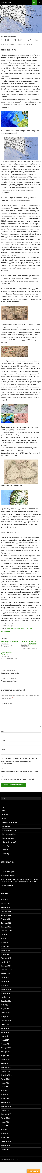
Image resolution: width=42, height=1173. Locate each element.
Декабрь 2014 (6, 1052)
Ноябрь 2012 (5, 1110)
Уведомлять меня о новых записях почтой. (18, 779)
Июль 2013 (5, 1083)
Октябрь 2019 (6, 966)
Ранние (13, 36)
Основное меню (39, 2)
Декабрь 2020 (6, 923)
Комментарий (7, 703)
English (3, 807)
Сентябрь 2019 (6, 970)
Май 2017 (4, 1036)
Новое (3, 811)
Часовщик (6, 854)
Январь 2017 (5, 1044)
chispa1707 (6, 3)
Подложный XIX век (9, 834)
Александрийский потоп (9, 642)
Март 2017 (5, 1040)
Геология (4, 868)
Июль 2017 (5, 1028)
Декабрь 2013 (6, 1067)
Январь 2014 (5, 1063)
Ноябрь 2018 (5, 997)
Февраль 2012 (6, 1141)
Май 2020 (4, 939)
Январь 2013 (5, 1102)
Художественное (8, 838)
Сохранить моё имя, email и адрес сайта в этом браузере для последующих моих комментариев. (19, 761)
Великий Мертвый (9, 842)
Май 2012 (4, 1130)
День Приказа (8, 846)
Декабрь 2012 (6, 1106)
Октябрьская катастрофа (10, 672)
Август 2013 (5, 1079)
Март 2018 (5, 1009)
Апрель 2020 (5, 942)
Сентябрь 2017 (6, 1024)
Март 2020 (5, 946)
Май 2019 (4, 985)
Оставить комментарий (25, 44)
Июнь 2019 (5, 981)
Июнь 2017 (5, 1032)
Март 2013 (5, 1098)
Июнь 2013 (5, 1087)
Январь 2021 (5, 919)
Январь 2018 (5, 1017)
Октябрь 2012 (6, 1114)
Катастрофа (5, 36)
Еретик (5, 850)
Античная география (8, 876)
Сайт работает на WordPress (9, 1159)
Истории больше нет (9, 822)
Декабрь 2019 (6, 958)
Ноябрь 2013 (5, 1071)
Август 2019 (5, 974)
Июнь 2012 (5, 1126)
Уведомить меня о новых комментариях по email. (20, 771)
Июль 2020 (5, 935)
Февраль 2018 (6, 1013)
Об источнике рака (7, 885)
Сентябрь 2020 (6, 931)
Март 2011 (5, 1149)
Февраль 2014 (6, 1059)
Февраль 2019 (6, 989)
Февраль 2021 (6, 915)
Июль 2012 (5, 1122)
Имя (3, 731)
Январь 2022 (5, 907)
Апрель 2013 (5, 1095)
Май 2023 (4, 899)
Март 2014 (5, 1056)
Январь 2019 (5, 993)
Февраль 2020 (6, 950)
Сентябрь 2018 (6, 1001)
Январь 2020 (5, 954)
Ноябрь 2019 (5, 962)
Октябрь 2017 (6, 1020)
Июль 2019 (5, 978)
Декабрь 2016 (6, 1048)
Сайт (3, 749)
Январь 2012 (5, 1145)
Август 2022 (5, 903)
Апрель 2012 (5, 1134)
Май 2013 (4, 1091)
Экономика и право (8, 872)
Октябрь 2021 (6, 911)
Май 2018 (4, 1005)
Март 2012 (5, 1137)
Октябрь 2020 (6, 927)
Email (3, 740)
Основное (4, 815)
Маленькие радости (9, 830)
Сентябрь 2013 (6, 1075)
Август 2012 (5, 1118)
